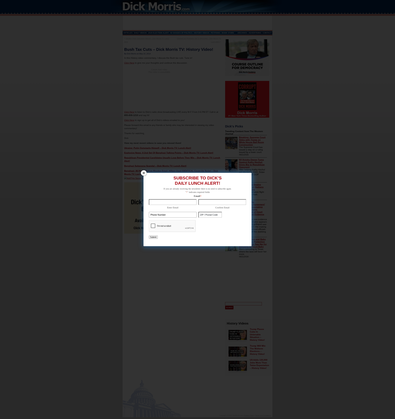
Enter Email (172, 207)
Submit (153, 237)
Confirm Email (222, 207)
